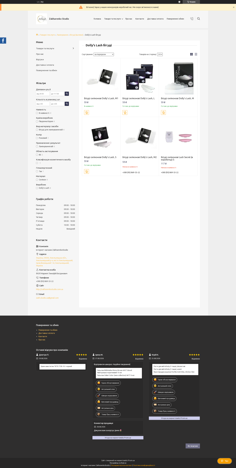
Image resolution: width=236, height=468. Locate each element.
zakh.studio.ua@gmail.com (47, 298)
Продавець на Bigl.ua (118, 463)
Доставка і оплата (155, 19)
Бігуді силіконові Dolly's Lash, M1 (101, 98)
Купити (86, 112)
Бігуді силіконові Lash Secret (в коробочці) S (177, 158)
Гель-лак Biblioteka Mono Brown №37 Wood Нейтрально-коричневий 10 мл (114, 371)
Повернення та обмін (46, 70)
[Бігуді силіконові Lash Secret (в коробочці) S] (178, 136)
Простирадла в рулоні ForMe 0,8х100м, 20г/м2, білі (174, 372)
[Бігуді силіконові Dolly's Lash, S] (101, 136)
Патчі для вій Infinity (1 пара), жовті (168, 369)
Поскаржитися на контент (121, 465)
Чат (226, 461)
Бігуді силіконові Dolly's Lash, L (139, 98)
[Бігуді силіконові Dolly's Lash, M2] (139, 136)
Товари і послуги (47, 35)
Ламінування (62, 35)
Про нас (128, 19)
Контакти (139, 19)
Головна (97, 19)
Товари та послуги (112, 19)
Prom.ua (131, 460)
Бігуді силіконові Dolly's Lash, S (100, 157)
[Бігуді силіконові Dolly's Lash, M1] (101, 77)
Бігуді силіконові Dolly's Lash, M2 (140, 157)
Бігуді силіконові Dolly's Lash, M (177, 98)
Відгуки (40, 59)
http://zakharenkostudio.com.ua (49, 289)
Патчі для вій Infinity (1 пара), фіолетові (169, 366)
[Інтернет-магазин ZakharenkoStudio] (41, 18)
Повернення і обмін (175, 19)
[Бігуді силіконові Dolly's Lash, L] (139, 77)
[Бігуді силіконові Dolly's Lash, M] (178, 77)
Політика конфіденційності (144, 465)
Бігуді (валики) (76, 35)
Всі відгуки (193, 446)
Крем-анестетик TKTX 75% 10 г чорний (56, 366)
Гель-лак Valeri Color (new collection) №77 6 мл (115, 375)
